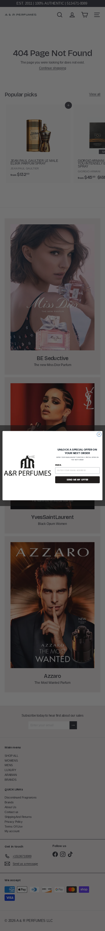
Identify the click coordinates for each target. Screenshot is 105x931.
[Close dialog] (99, 434)
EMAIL (58, 464)
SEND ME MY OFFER (77, 479)
